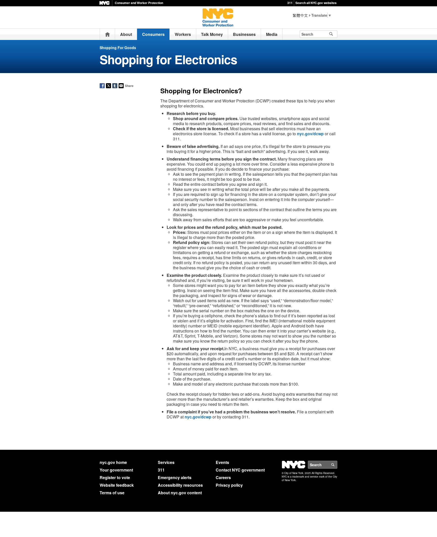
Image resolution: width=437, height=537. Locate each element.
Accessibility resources (180, 485)
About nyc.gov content (180, 493)
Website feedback (117, 485)
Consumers (153, 34)
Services (166, 462)
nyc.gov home (113, 462)
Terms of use (112, 493)
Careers (223, 477)
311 (290, 3)
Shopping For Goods (118, 47)
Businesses (244, 34)
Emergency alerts (174, 477)
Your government (116, 470)
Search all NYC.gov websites (316, 3)
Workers (183, 34)
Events (222, 462)
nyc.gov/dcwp (310, 134)
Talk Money (212, 34)
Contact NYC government (240, 470)
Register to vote (115, 477)
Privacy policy (229, 485)
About (126, 34)
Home (107, 34)
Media (271, 34)
